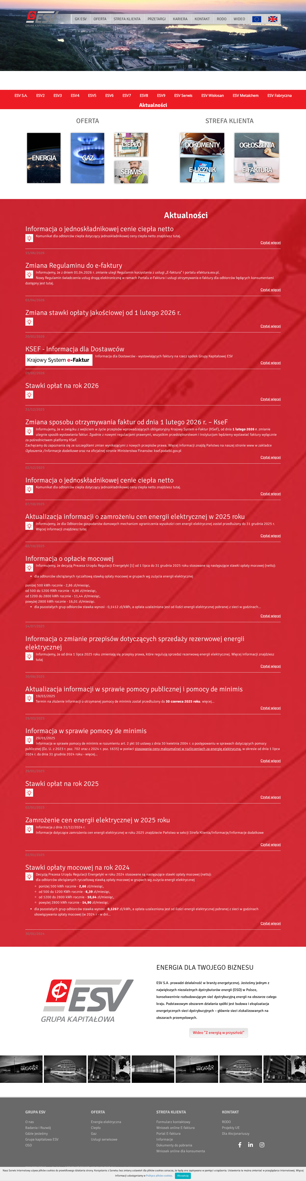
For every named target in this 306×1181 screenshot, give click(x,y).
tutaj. (50, 283)
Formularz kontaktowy (173, 1122)
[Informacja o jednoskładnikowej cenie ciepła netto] (29, 238)
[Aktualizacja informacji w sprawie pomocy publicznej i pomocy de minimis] (29, 698)
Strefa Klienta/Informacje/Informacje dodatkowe (227, 832)
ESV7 (127, 95)
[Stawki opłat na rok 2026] (29, 395)
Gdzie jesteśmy (36, 1133)
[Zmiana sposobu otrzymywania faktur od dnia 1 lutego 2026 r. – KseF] (29, 431)
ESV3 (58, 95)
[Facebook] (239, 1145)
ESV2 (40, 95)
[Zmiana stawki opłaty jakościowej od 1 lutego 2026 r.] (29, 322)
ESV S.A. (21, 95)
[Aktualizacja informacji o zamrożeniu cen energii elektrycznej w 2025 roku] (29, 526)
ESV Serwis (183, 95)
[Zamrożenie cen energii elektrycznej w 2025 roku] (29, 829)
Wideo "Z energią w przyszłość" (218, 1032)
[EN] (273, 19)
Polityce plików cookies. (159, 1175)
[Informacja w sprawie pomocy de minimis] (29, 740)
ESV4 (75, 95)
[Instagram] (262, 1145)
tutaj (176, 236)
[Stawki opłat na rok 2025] (29, 793)
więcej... (208, 701)
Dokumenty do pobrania (174, 1145)
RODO (226, 1122)
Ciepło (96, 1128)
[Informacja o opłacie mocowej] (29, 568)
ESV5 (92, 95)
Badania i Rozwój (38, 1128)
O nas (29, 1122)
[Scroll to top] (297, 1172)
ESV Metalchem (246, 95)
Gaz (94, 1133)
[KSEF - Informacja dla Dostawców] (59, 360)
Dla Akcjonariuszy (235, 1133)
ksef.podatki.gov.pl (167, 451)
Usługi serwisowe (104, 1139)
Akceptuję (183, 1175)
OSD (28, 1145)
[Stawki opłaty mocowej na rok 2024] (29, 876)
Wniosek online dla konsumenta (180, 1151)
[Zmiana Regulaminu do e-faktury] (29, 274)
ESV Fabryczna (279, 95)
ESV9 (161, 95)
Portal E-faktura (168, 1133)
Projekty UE (231, 1128)
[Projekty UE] (257, 19)
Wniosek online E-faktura (175, 1128)
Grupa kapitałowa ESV (41, 1139)
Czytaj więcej (271, 242)
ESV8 (144, 95)
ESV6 (109, 95)
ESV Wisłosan (212, 95)
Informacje (164, 1139)
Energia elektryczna (106, 1122)
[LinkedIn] (250, 1145)
